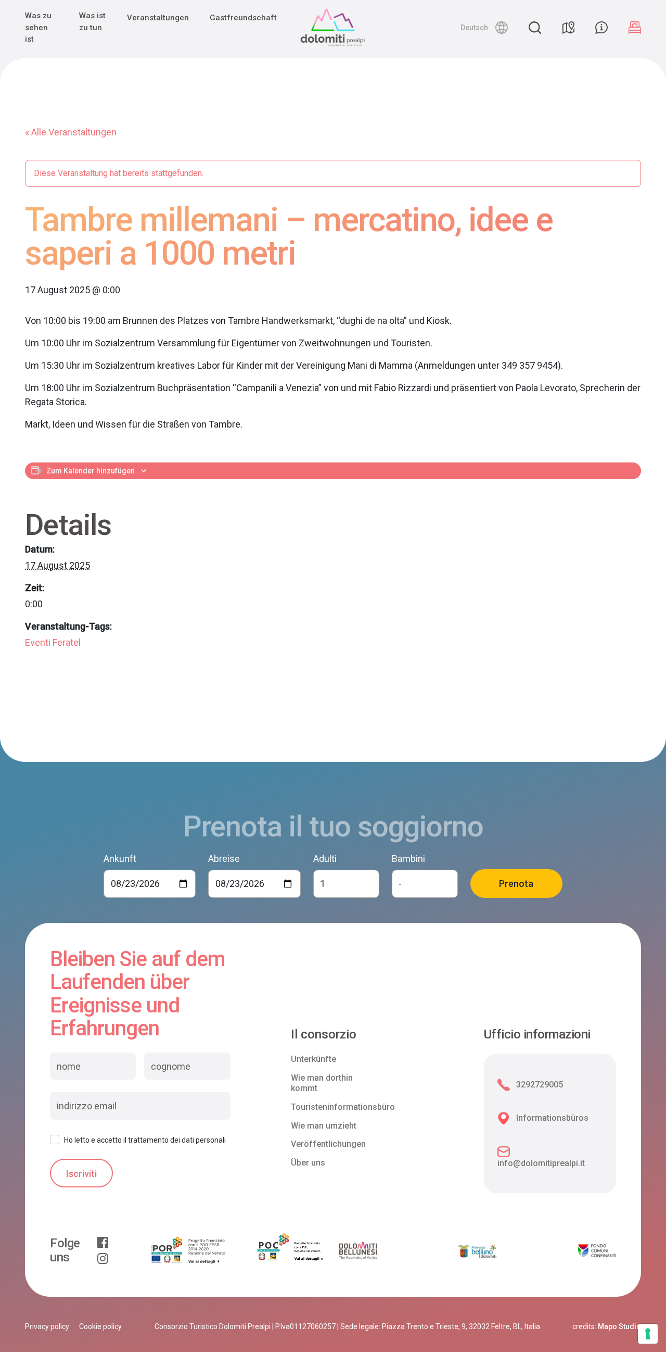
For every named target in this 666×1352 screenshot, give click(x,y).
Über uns (308, 1163)
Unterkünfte (313, 1059)
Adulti (325, 858)
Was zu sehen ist (38, 27)
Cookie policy (100, 1326)
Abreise (224, 858)
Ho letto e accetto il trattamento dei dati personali (145, 1140)
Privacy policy (47, 1326)
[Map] (568, 27)
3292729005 (539, 1085)
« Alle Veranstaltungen (71, 132)
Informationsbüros (552, 1118)
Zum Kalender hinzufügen (90, 471)
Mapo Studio (619, 1326)
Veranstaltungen (158, 17)
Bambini (408, 858)
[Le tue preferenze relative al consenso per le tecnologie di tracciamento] (648, 1334)
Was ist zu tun (92, 21)
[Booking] (635, 27)
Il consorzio (323, 1035)
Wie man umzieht (323, 1126)
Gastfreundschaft (243, 17)
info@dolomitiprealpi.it (541, 1163)
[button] (484, 27)
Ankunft (120, 858)
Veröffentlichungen (328, 1144)
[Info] (601, 27)
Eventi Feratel (53, 642)
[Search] (535, 27)
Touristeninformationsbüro (343, 1107)
